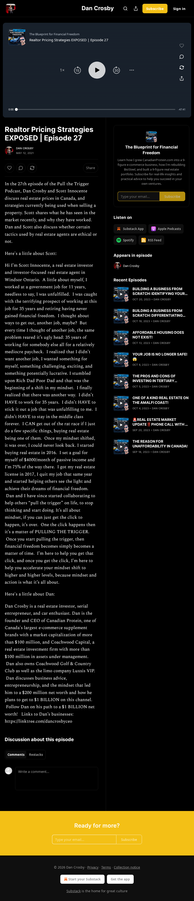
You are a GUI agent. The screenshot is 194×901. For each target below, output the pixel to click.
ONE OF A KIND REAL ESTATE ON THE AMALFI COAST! (160, 400)
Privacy (92, 867)
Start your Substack (84, 879)
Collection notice (127, 867)
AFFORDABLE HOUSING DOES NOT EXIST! (158, 334)
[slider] (95, 109)
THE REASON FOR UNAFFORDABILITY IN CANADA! (160, 443)
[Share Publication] (136, 8)
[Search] (125, 8)
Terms (106, 867)
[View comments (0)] (181, 56)
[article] (151, 294)
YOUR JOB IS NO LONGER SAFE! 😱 (159, 356)
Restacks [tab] (36, 754)
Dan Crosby (25, 148)
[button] (62, 70)
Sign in (179, 8)
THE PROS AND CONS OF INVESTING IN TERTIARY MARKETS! (154, 378)
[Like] (9, 168)
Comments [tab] (16, 754)
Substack (73, 891)
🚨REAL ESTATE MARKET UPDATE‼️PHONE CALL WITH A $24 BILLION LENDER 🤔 (160, 422)
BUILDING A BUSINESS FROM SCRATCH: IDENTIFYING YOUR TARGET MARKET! (158, 291)
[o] (121, 294)
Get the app (120, 879)
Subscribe (155, 8)
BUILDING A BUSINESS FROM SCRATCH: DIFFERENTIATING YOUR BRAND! (157, 313)
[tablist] (25, 754)
